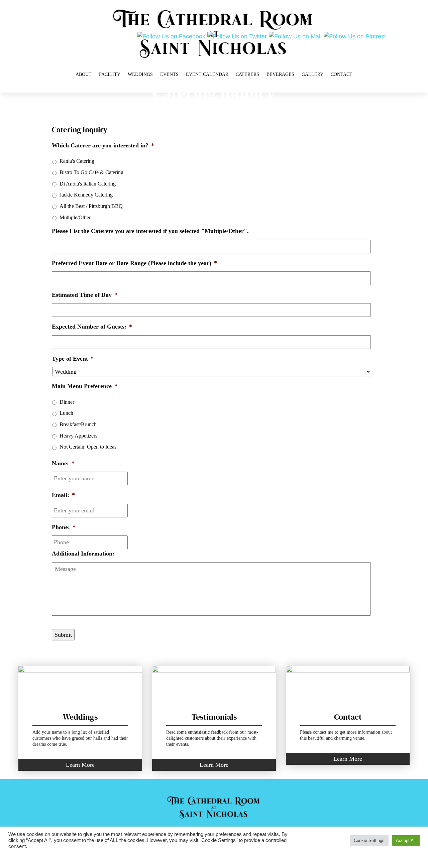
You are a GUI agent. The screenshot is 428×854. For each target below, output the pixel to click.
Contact (341, 74)
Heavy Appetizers (78, 436)
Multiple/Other (75, 217)
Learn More (80, 764)
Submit (63, 634)
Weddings (140, 74)
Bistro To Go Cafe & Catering (91, 172)
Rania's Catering (77, 161)
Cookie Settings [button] (369, 840)
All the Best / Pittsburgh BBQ (91, 206)
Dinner (67, 402)
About (84, 74)
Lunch (66, 413)
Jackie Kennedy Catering (86, 195)
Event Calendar (207, 74)
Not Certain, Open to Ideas (88, 447)
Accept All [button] (406, 840)
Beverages (280, 74)
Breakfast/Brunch (78, 424)
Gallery (312, 74)
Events (169, 74)
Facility (109, 74)
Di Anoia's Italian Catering (88, 184)
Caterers (247, 74)
